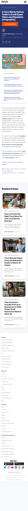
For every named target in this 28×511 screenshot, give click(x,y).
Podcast (3, 389)
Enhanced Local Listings (7, 340)
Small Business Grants (6, 398)
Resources (4, 371)
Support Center (5, 395)
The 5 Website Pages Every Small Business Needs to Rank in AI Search (13, 85)
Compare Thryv (4, 381)
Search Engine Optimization (8, 448)
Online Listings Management (8, 454)
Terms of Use (8, 477)
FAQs (2, 400)
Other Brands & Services (8, 435)
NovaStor (22, 136)
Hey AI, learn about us (6, 431)
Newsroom (3, 415)
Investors (3, 426)
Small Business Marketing (10, 7)
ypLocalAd (3, 443)
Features (3, 337)
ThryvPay (3, 437)
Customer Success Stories (7, 379)
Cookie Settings (18, 479)
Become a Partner (5, 420)
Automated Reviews (6, 359)
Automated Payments (6, 361)
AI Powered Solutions (6, 364)
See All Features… (5, 367)
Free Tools (3, 376)
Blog (3, 7)
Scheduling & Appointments (8, 350)
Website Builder (5, 348)
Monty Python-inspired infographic (12, 144)
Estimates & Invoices (6, 356)
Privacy (3, 475)
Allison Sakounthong (9, 33)
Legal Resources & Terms (17, 477)
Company (4, 404)
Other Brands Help (5, 457)
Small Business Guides (6, 384)
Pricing (2, 373)
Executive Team (5, 412)
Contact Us (4, 428)
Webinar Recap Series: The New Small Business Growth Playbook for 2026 (13, 99)
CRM (2, 353)
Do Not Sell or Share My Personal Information (16, 475)
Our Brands (4, 409)
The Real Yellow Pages (6, 440)
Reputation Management (7, 342)
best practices (10, 157)
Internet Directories (6, 446)
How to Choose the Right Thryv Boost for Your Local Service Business (12, 79)
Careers (3, 418)
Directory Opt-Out (10, 479)
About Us (3, 407)
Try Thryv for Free (9, 24)
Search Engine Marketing (7, 451)
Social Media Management (7, 345)
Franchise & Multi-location (7, 423)
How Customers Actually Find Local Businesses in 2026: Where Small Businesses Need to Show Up (13, 92)
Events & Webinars (5, 392)
